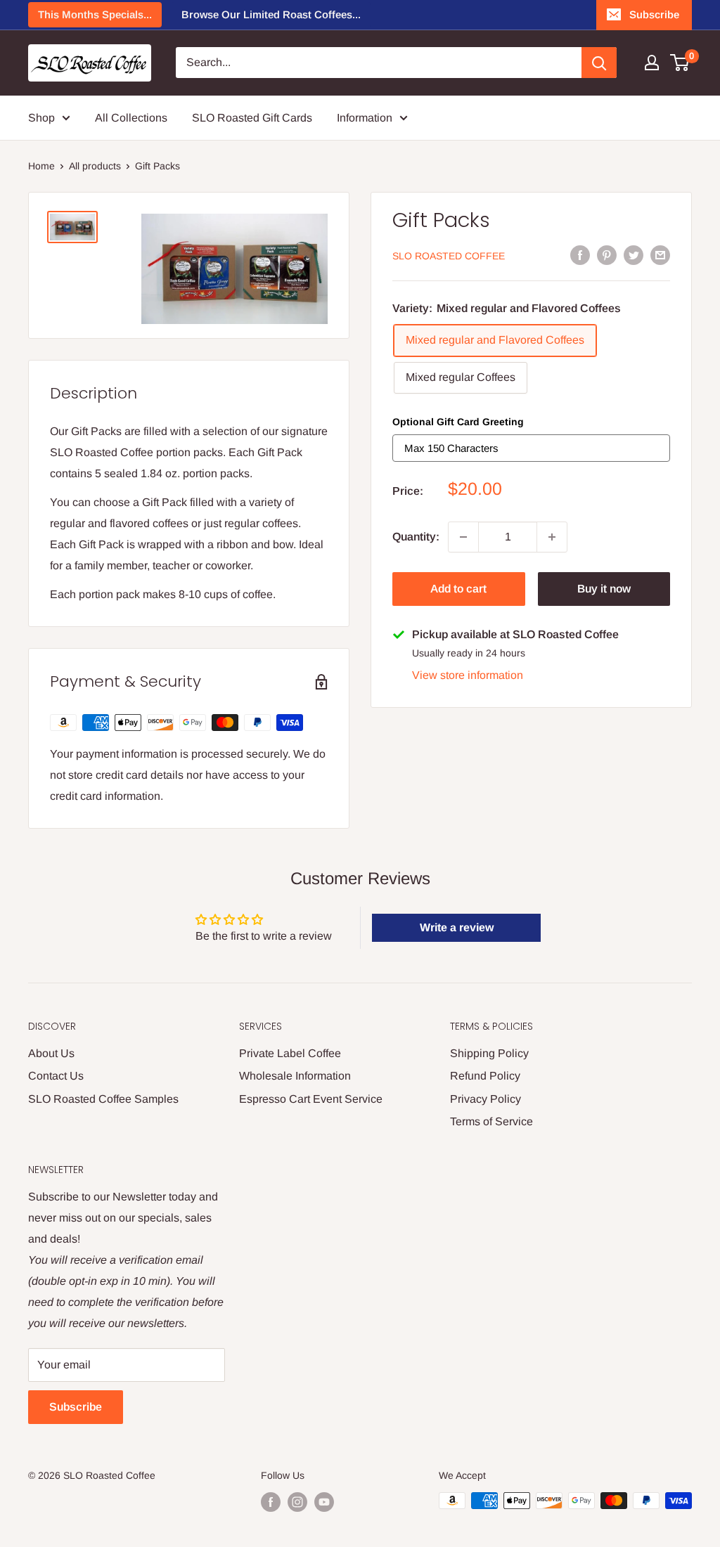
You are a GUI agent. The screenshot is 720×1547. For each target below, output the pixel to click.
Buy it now (604, 589)
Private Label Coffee (290, 1053)
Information (364, 118)
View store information (467, 675)
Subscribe (654, 14)
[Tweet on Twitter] (633, 254)
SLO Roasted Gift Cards (252, 118)
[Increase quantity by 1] (552, 537)
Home (41, 165)
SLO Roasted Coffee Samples (103, 1099)
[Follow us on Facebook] (271, 1502)
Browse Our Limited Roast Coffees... (271, 14)
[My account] (652, 62)
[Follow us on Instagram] (297, 1502)
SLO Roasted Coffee (448, 255)
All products (95, 165)
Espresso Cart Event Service (310, 1099)
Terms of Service (491, 1121)
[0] (680, 62)
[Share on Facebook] (580, 254)
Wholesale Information (295, 1076)
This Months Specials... (95, 14)
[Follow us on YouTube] (324, 1502)
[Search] (599, 62)
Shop (41, 118)
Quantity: (415, 537)
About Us (51, 1053)
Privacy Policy (485, 1099)
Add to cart (458, 589)
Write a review (457, 927)
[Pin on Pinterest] (607, 254)
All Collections (131, 118)
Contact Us (56, 1076)
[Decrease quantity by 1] (463, 537)
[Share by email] (660, 254)
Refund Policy (485, 1076)
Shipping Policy (489, 1053)
